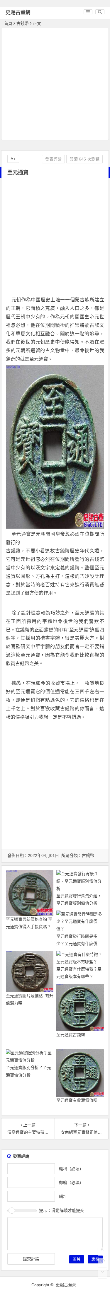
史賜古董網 (18, 12)
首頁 (8, 23)
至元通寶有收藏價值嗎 (76, 1100)
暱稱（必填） (71, 1168)
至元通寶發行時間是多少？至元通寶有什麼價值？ (76, 943)
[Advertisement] (55, 85)
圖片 (76, 1259)
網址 (63, 1196)
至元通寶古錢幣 (70, 1034)
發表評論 (53, 159)
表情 (95, 1259)
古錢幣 (22, 23)
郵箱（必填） (71, 1182)
